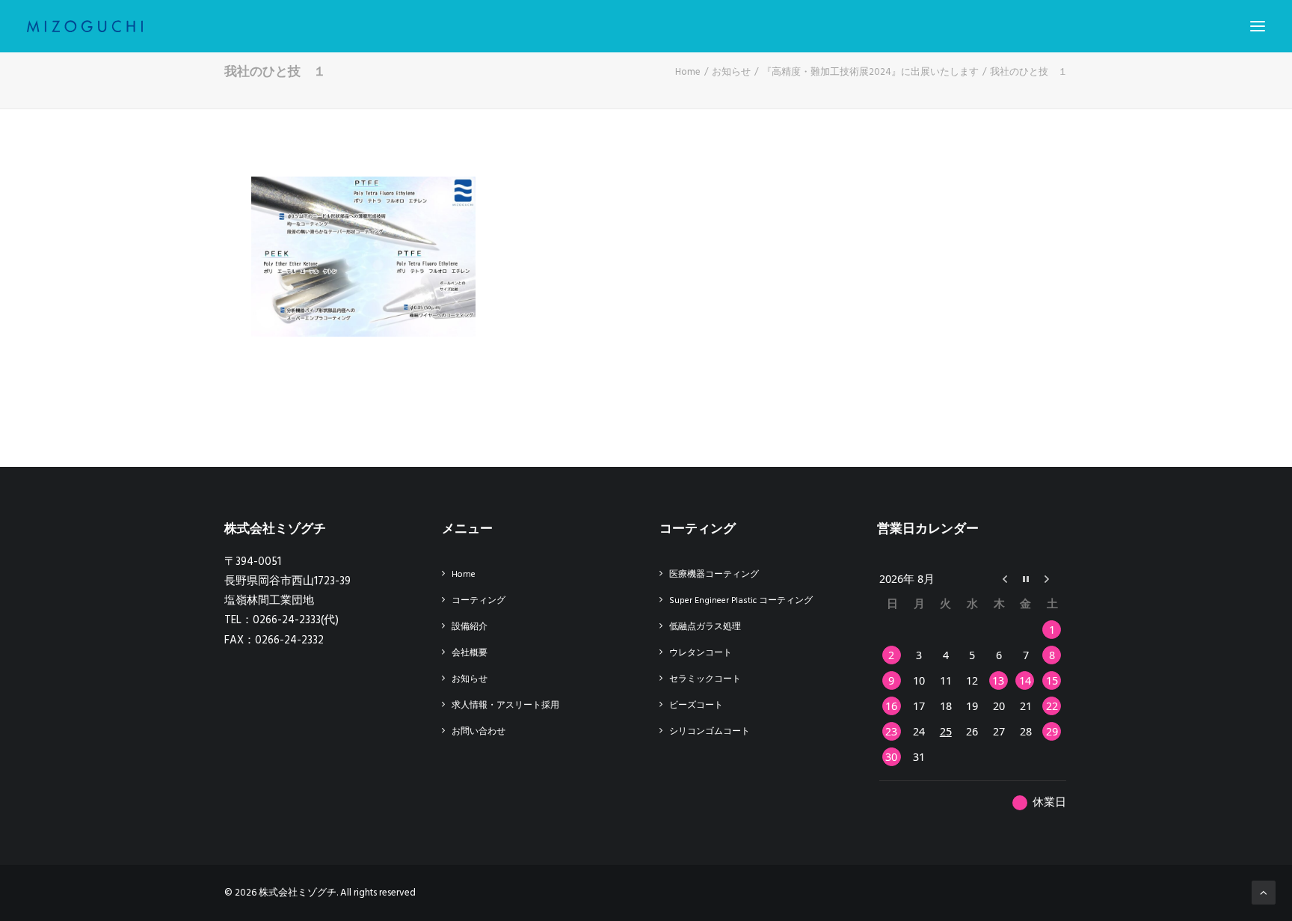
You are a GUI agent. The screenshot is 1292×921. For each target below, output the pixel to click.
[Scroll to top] (1264, 893)
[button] (1257, 26)
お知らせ (731, 72)
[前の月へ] (998, 578)
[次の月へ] (1052, 578)
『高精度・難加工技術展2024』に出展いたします (870, 72)
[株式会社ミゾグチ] (85, 26)
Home (688, 72)
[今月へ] (1025, 578)
